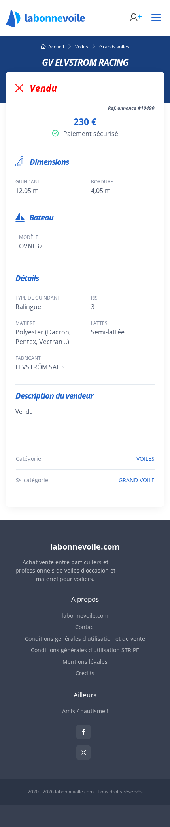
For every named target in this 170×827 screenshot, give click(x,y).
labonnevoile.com (85, 615)
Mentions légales (85, 661)
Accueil (56, 46)
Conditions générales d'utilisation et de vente (85, 638)
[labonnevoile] (45, 24)
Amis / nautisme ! (85, 711)
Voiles (81, 46)
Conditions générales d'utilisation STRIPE (85, 650)
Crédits (85, 673)
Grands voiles (114, 46)
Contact (85, 627)
